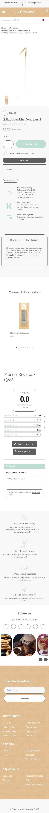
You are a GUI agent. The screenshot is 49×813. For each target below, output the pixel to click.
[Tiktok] (21, 626)
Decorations (14, 28)
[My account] (41, 12)
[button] (4, 12)
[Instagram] (6, 626)
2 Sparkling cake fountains (19, 333)
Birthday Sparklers (8, 33)
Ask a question (24, 451)
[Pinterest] (35, 626)
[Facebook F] (13, 626)
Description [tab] (15, 240)
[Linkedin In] (43, 626)
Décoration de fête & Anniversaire (14, 30)
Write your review (26, 444)
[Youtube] (28, 626)
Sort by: (9, 478)
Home (3, 28)
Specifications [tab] (32, 240)
